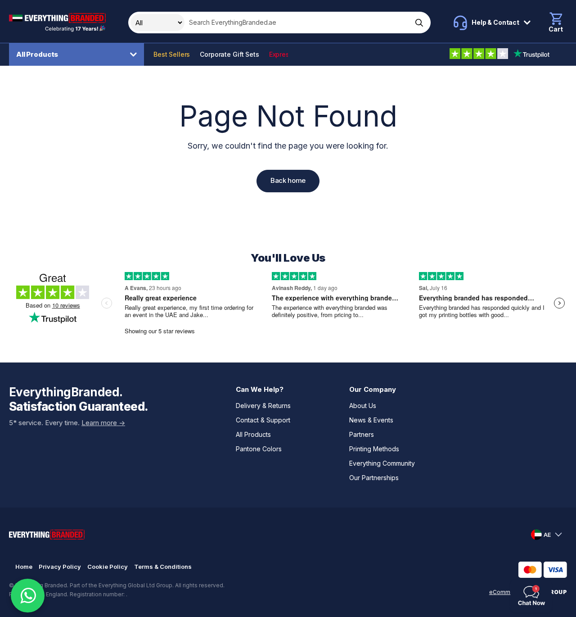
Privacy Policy (60, 566)
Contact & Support (263, 420)
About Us (362, 405)
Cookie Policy (107, 566)
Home (23, 566)
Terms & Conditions (163, 566)
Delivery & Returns (263, 405)
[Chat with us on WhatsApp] (28, 595)
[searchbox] (297, 22)
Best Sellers (171, 54)
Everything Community (382, 463)
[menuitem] (78, 54)
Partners (361, 434)
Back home (288, 180)
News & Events (371, 420)
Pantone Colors (259, 449)
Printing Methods (374, 449)
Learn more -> (103, 422)
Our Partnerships (374, 477)
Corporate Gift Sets (229, 54)
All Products (37, 54)
